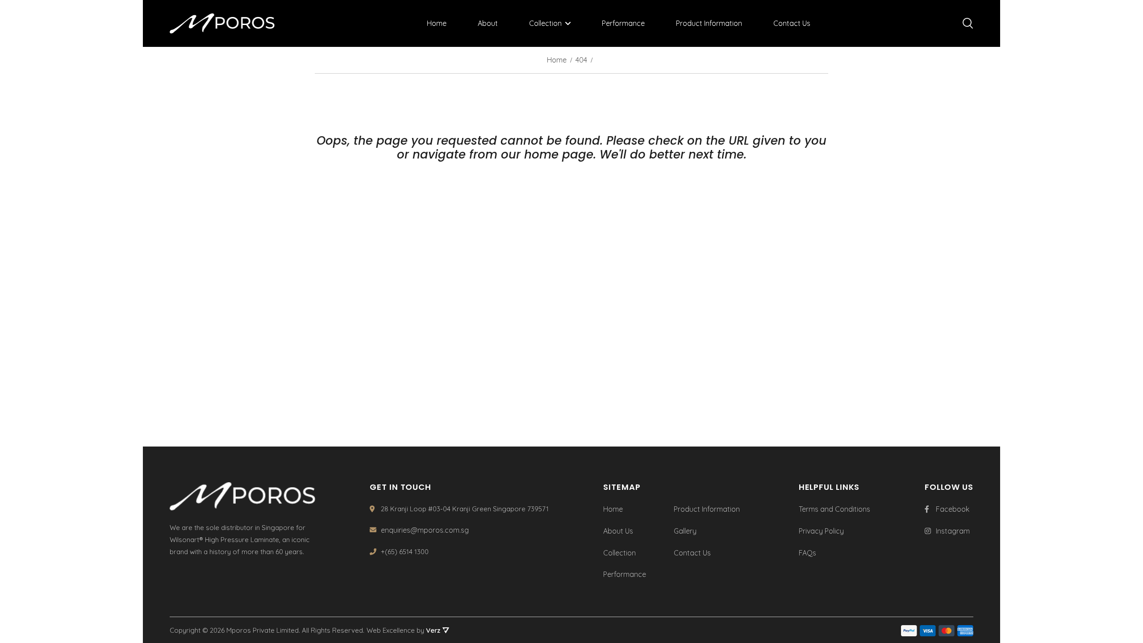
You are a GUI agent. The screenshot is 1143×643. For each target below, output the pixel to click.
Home (436, 23)
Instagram (953, 530)
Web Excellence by (403, 630)
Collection (545, 23)
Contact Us (791, 23)
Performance (623, 23)
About (488, 23)
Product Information (709, 23)
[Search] (968, 23)
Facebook (952, 509)
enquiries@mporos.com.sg (425, 530)
